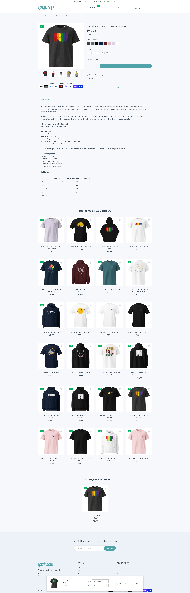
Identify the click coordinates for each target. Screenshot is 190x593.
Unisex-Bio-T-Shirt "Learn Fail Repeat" (110, 374)
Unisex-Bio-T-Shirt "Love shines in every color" (51, 248)
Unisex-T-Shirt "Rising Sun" (109, 332)
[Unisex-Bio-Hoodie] (51, 315)
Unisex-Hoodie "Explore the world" (80, 290)
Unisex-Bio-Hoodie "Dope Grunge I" (51, 416)
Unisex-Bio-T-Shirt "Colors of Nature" (139, 416)
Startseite (41, 16)
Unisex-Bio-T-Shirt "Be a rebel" (109, 289)
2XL (107, 53)
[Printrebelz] (46, 8)
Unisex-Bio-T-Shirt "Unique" (138, 246)
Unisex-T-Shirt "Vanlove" (51, 373)
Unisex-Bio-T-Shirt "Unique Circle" (80, 459)
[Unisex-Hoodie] (109, 230)
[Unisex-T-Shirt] (80, 230)
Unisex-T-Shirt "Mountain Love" (80, 246)
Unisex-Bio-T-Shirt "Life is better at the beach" (139, 290)
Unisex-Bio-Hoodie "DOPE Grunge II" (80, 416)
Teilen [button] (91, 78)
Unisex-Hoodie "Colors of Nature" (109, 248)
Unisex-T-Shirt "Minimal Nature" (138, 332)
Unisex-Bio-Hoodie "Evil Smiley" (80, 373)
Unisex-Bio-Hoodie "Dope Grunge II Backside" (139, 374)
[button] (83, 74)
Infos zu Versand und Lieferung (110, 1)
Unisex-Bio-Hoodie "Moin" (51, 332)
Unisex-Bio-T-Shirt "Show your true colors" (51, 290)
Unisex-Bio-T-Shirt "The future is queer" (51, 459)
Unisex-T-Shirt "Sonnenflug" (80, 332)
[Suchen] (140, 8)
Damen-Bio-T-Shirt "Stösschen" (139, 458)
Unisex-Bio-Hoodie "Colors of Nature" (109, 459)
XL (102, 53)
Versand (98, 34)
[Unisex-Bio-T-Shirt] (51, 230)
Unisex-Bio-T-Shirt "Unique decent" (109, 416)
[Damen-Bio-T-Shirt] (139, 441)
